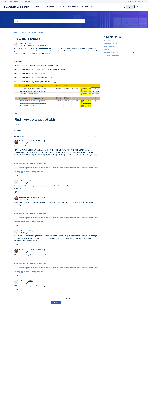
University (28, 1)
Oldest (22, 136)
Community (8, 1)
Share (16, 114)
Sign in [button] (56, 302)
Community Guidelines (111, 55)
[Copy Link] (48, 46)
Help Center (18, 1)
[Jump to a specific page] (98, 136)
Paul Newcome (24, 141)
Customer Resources (110, 44)
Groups (106, 49)
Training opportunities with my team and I (29, 172)
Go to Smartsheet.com (136, 1)
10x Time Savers (56, 168)
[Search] (124, 7)
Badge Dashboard (109, 47)
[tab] (18, 130)
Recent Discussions (110, 41)
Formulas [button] (17, 124)
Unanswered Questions (119, 52)
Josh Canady (23, 43)
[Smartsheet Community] (16, 7)
